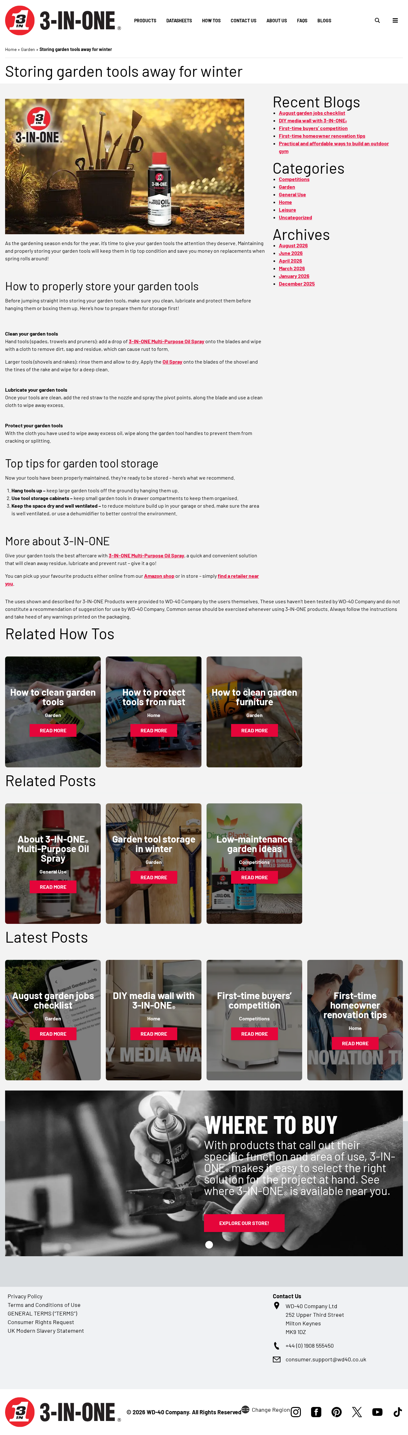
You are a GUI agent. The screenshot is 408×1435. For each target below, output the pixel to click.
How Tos (211, 20)
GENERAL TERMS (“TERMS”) (42, 1313)
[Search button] (377, 20)
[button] (209, 1245)
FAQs (302, 20)
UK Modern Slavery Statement (46, 1330)
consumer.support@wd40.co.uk (326, 1359)
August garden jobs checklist (312, 113)
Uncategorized (295, 217)
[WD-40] (63, 20)
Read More (53, 730)
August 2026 (293, 245)
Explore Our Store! (244, 1223)
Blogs (324, 20)
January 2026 (294, 276)
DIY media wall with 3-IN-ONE (313, 120)
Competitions (294, 179)
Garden (28, 49)
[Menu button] (395, 20)
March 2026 (292, 268)
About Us (276, 20)
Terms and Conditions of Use (44, 1304)
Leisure (287, 210)
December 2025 (297, 283)
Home (11, 49)
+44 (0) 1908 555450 (310, 1345)
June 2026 (291, 253)
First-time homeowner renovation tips (322, 136)
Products (145, 20)
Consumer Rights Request (41, 1321)
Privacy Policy (25, 1296)
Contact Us (243, 20)
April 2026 (290, 260)
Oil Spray (172, 362)
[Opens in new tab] (296, 1412)
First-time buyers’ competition (313, 128)
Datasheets (179, 20)
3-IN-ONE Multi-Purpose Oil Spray (166, 341)
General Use (292, 194)
